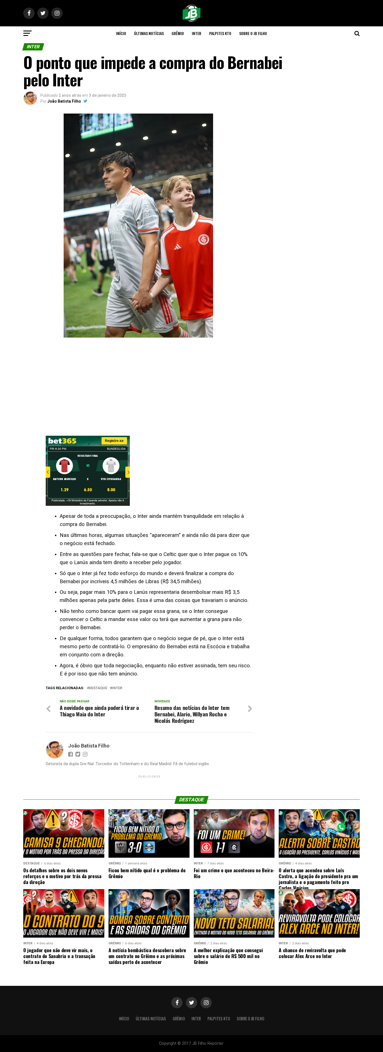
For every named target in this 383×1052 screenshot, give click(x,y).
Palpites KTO (220, 33)
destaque (98, 688)
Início (121, 33)
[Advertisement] (138, 388)
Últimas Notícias (149, 33)
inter (117, 688)
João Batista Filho (64, 101)
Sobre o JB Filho (253, 33)
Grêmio (178, 33)
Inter (196, 33)
